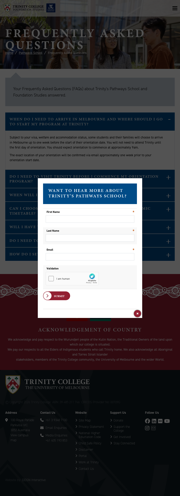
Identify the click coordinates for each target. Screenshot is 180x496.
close (137, 313)
